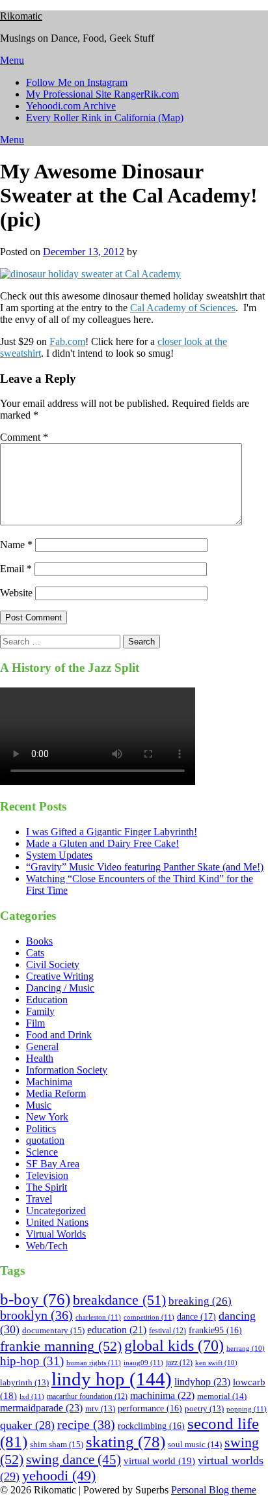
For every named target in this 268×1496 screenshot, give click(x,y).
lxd (32, 1396)
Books (39, 941)
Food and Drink (59, 1034)
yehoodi (59, 1476)
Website (16, 592)
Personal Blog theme (213, 1489)
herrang (245, 1348)
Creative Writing (60, 976)
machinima (162, 1395)
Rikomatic (21, 15)
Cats (35, 952)
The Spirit (46, 1187)
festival (167, 1330)
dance (196, 1316)
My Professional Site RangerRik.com (102, 94)
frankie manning (61, 1346)
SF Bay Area (52, 1163)
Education (47, 999)
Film (35, 1023)
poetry (204, 1408)
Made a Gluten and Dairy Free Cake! (102, 843)
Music (38, 1105)
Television (47, 1175)
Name (16, 544)
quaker (27, 1425)
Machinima (49, 1081)
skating (125, 1441)
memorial (222, 1396)
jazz (179, 1362)
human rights (93, 1362)
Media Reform (56, 1093)
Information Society (66, 1069)
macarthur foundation (87, 1396)
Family (40, 1011)
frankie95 (215, 1330)
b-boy (35, 1299)
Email (16, 568)
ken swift (216, 1362)
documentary (53, 1330)
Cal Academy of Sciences (182, 307)
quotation (45, 1140)
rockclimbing (151, 1426)
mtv (100, 1408)
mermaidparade (41, 1408)
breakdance (119, 1300)
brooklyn (36, 1315)
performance (150, 1408)
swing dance (73, 1459)
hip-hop (32, 1361)
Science (42, 1151)
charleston (98, 1317)
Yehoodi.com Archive (71, 105)
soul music (195, 1444)
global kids (174, 1345)
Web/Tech (47, 1245)
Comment (24, 437)
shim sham (56, 1444)
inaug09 (143, 1362)
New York (47, 1116)
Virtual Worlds (56, 1234)
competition (149, 1317)
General (42, 1046)
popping (246, 1409)
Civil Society (52, 964)
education (116, 1329)
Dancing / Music (60, 987)
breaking (200, 1301)
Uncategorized (56, 1210)
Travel (39, 1198)
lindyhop (202, 1382)
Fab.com (67, 341)
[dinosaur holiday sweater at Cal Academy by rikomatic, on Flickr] (90, 273)
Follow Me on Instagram (76, 82)
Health (39, 1058)
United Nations (57, 1222)
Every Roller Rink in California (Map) (104, 117)
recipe (86, 1424)
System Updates (59, 855)
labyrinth (24, 1382)
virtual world (159, 1461)
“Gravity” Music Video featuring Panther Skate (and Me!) (144, 866)
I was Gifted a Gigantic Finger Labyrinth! (111, 831)
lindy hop (111, 1378)
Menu (12, 60)
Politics (41, 1128)
